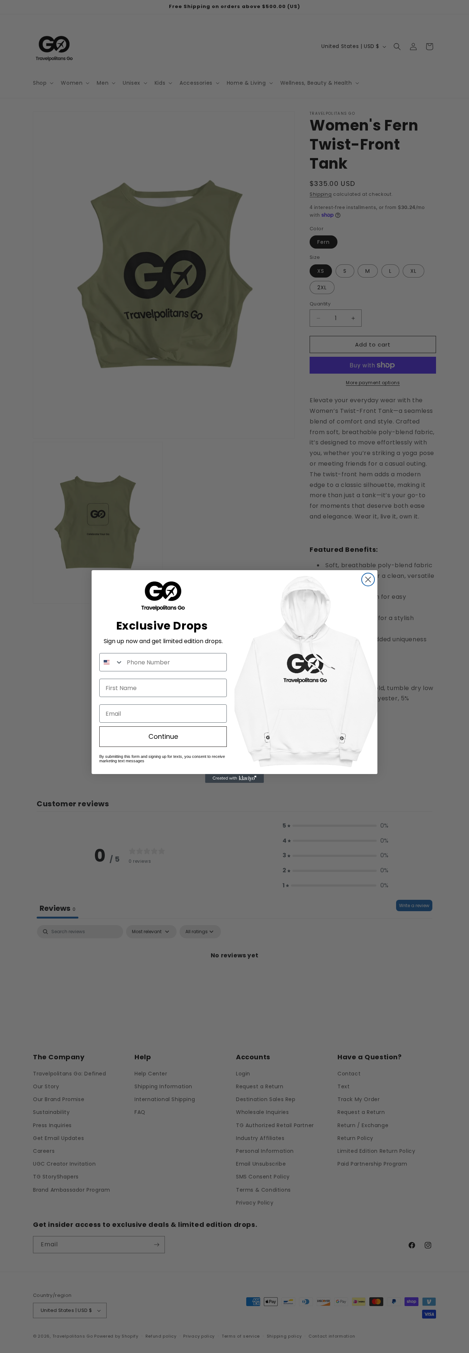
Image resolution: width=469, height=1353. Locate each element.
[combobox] (111, 662)
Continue (163, 736)
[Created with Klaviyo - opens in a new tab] (234, 778)
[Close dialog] (368, 579)
